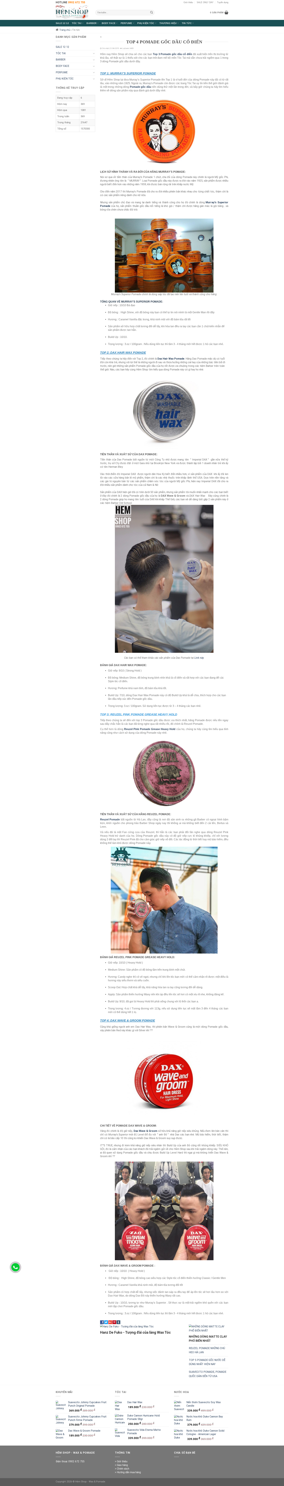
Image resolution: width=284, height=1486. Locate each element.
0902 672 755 (76, 1461)
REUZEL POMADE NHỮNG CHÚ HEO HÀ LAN (207, 1350)
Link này (199, 657)
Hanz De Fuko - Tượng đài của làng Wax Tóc (135, 1332)
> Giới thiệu (121, 1461)
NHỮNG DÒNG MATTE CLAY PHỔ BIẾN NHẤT (208, 1338)
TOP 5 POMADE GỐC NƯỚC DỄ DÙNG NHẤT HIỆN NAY (207, 1362)
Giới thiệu (188, 2)
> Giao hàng (121, 1465)
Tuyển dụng (222, 2)
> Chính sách (122, 1468)
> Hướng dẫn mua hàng (128, 1472)
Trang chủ (64, 30)
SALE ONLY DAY (205, 2)
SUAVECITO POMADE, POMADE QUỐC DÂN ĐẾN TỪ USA (207, 1374)
